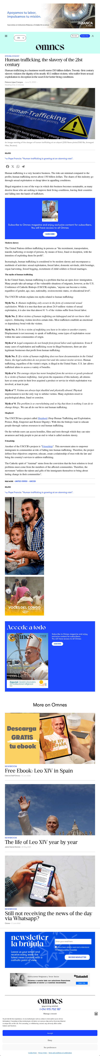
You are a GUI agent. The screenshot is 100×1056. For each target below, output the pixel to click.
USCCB (32, 481)
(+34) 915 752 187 (50, 1009)
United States (21, 481)
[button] (96, 1013)
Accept (50, 1033)
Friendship (47, 446)
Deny (50, 1040)
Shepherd (42, 418)
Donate (74, 36)
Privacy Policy (42, 1053)
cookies (74, 950)
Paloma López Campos (14, 82)
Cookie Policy (32, 1053)
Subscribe (85, 36)
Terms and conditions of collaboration (60, 1053)
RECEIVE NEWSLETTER (77, 957)
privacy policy (63, 950)
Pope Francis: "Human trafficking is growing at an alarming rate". (40, 158)
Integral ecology (12, 56)
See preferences (50, 1047)
